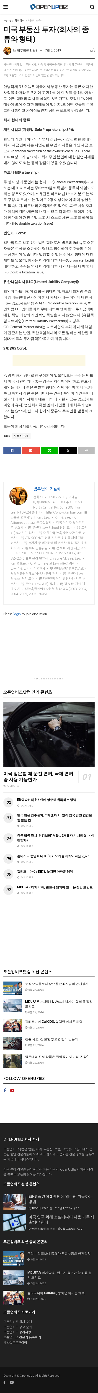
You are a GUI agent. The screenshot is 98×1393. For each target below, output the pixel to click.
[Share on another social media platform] (86, 450)
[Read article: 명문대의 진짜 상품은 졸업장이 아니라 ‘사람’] (12, 1060)
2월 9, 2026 (67, 1228)
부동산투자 (21, 435)
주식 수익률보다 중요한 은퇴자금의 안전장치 (56, 984)
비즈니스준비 (35, 20)
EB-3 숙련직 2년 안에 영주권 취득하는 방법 (46, 800)
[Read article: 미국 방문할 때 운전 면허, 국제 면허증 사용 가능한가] (49, 734)
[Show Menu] (5, 7)
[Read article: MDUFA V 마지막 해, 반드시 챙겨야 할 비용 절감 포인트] (12, 1005)
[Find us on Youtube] (12, 1090)
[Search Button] (92, 7)
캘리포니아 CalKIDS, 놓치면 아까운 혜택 (45, 871)
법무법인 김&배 (27, 50)
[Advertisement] (49, 360)
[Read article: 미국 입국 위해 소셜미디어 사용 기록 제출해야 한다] (14, 1222)
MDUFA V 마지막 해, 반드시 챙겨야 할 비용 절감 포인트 (55, 887)
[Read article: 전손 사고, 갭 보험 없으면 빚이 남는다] (12, 1043)
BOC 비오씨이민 (42, 1208)
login (17, 614)
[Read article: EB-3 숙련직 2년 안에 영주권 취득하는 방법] (14, 1202)
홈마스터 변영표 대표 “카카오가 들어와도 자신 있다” (53, 856)
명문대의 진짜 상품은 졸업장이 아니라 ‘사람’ (56, 1057)
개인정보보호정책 (15, 1342)
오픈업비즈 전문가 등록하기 (22, 1337)
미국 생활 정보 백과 (43, 1228)
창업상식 (20, 20)
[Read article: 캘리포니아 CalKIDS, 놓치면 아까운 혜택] (12, 1025)
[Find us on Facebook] (4, 1090)
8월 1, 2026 (64, 1208)
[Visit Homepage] (49, 7)
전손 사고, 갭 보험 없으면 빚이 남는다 (51, 1039)
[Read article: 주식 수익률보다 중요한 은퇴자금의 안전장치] (12, 988)
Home (7, 20)
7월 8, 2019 (53, 50)
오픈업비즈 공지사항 (17, 1332)
